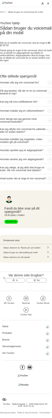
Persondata (45, 412)
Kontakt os (11, 221)
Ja (17, 280)
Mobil (2, 12)
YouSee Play (26, 314)
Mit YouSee (9, 303)
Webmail (26, 303)
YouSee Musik (43, 303)
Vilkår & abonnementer (27, 412)
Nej (38, 280)
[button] (42, 3)
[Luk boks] (4, 278)
